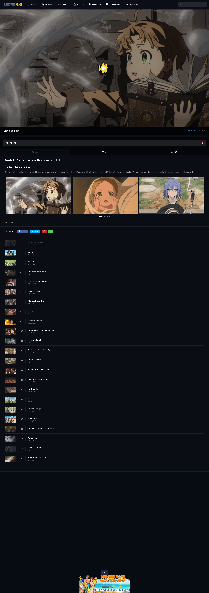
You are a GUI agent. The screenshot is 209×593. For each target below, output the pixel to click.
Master (30, 252)
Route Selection (33, 418)
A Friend (31, 262)
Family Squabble (33, 389)
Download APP (114, 4)
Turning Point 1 (33, 311)
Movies (33, 4)
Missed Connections (35, 360)
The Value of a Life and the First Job (41, 330)
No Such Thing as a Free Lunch (39, 369)
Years (78, 4)
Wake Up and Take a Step (37, 458)
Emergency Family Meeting (37, 272)
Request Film (133, 4)
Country (95, 4)
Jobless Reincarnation (36, 242)
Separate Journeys (34, 409)
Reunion (31, 399)
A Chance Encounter (35, 321)
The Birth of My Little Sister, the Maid (41, 428)
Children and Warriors (35, 340)
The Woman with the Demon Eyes (40, 350)
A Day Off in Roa (34, 291)
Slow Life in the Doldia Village (38, 379)
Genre (63, 4)
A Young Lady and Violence (37, 281)
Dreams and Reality (34, 448)
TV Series (49, 4)
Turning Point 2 (33, 438)
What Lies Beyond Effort (36, 301)
